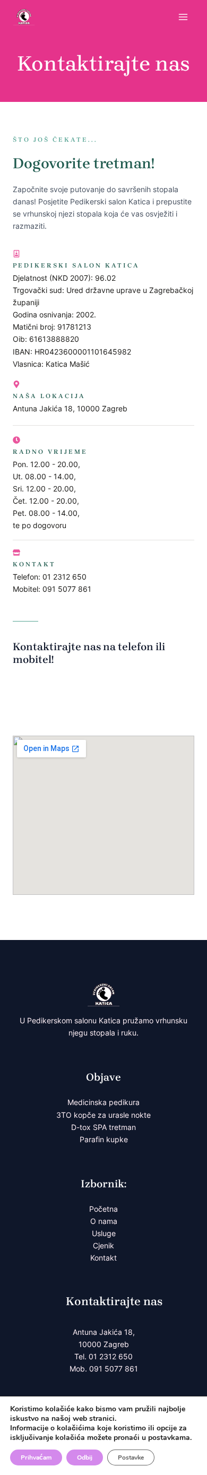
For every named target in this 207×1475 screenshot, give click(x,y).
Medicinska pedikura (103, 1102)
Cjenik (103, 1245)
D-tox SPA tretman (103, 1127)
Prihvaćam (36, 1457)
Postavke (131, 1457)
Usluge (104, 1233)
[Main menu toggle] (183, 17)
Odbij (84, 1457)
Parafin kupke (104, 1139)
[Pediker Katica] (23, 16)
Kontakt (103, 1257)
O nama (103, 1221)
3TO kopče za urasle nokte (103, 1114)
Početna (103, 1208)
